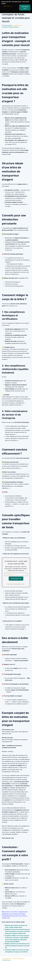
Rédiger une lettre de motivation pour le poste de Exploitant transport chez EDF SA (17, 946)
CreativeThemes (6, 960)
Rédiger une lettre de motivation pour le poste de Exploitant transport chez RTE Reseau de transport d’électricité (17, 931)
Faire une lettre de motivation (10, 27)
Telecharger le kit (16, 578)
